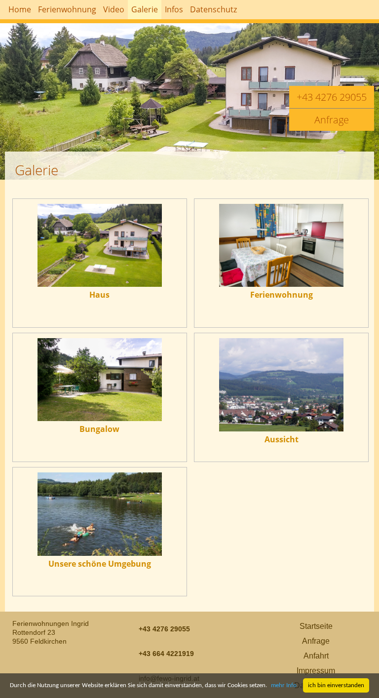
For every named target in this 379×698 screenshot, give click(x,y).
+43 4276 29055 (332, 97)
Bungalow (99, 429)
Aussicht (282, 439)
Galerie (144, 9)
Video (113, 9)
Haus (99, 294)
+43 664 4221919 (166, 654)
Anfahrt (316, 656)
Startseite (316, 626)
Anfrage (331, 119)
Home (19, 9)
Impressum (316, 670)
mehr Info (284, 685)
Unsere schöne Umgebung (99, 563)
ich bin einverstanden (336, 685)
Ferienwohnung (281, 294)
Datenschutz (213, 9)
